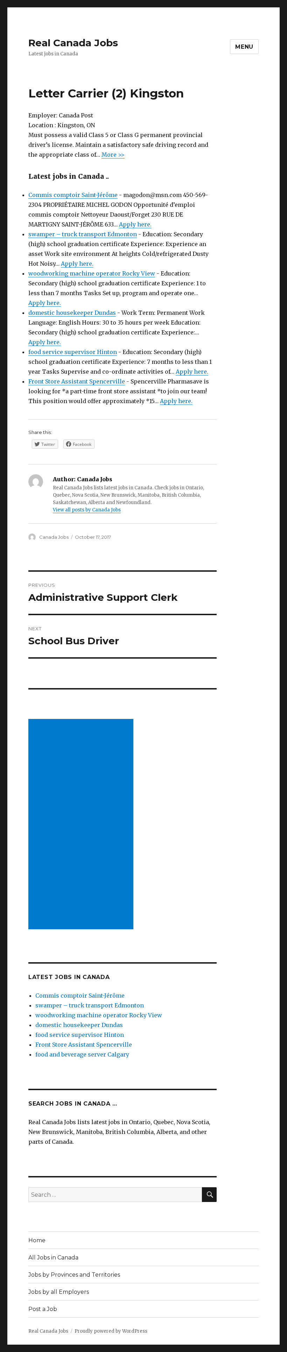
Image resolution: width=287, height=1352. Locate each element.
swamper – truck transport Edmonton (82, 234)
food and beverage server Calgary (82, 1054)
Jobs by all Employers (58, 1292)
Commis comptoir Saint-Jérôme (73, 194)
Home (37, 1240)
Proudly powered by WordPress (111, 1331)
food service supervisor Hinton (72, 351)
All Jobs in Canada (53, 1257)
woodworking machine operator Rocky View (91, 273)
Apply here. (135, 224)
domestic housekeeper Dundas (72, 312)
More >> (113, 154)
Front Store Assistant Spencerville (76, 381)
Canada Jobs (54, 537)
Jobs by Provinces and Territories (74, 1274)
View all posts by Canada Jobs (87, 510)
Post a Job (42, 1309)
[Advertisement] (82, 825)
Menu (244, 46)
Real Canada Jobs (73, 43)
